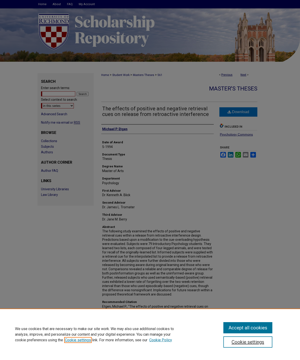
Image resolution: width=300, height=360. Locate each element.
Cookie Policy (160, 340)
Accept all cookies (248, 328)
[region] (150, 334)
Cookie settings (78, 340)
